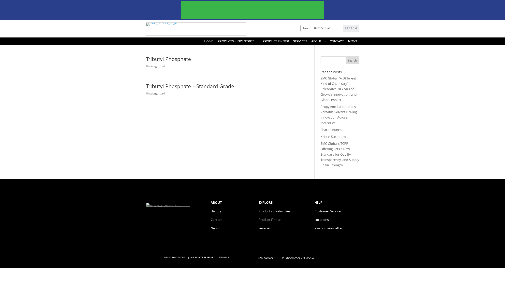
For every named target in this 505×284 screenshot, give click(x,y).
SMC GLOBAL (266, 257)
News (352, 41)
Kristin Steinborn (333, 137)
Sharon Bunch (331, 130)
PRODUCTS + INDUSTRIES (236, 41)
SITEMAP (224, 257)
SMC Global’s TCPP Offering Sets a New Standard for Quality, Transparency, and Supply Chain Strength (340, 154)
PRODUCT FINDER (276, 41)
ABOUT (316, 41)
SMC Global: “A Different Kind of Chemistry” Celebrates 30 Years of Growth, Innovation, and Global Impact (339, 89)
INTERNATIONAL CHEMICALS (298, 257)
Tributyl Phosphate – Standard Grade (190, 86)
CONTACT (337, 41)
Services (300, 41)
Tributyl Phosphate (168, 59)
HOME (208, 41)
